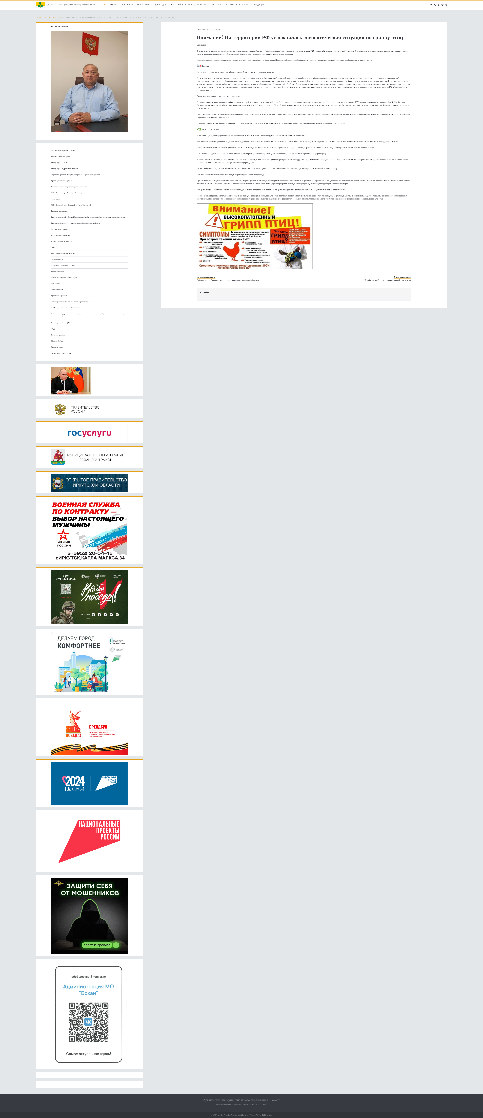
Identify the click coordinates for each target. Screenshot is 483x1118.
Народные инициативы (59, 211)
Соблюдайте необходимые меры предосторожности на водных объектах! (228, 280)
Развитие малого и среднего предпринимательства (69, 187)
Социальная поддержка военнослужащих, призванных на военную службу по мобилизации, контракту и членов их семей (88, 315)
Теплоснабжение (57, 259)
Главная (113, 5)
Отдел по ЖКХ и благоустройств (63, 265)
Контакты (229, 5)
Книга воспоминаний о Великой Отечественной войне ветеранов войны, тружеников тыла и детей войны (88, 217)
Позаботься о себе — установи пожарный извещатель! (388, 280)
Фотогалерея (55, 199)
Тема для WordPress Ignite (228, 1115)
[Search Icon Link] (104, 5)
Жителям (216, 5)
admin (204, 292)
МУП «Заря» (55, 284)
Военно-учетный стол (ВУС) (61, 323)
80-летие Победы (57, 341)
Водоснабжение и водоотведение (63, 253)
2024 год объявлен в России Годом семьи (65, 308)
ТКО (52, 247)
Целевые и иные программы (61, 156)
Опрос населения (57, 347)
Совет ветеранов (57, 290)
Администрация (143, 5)
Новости (181, 5)
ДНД (53, 329)
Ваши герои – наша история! (61, 353)
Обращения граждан (198, 5)
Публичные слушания (59, 296)
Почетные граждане (58, 335)
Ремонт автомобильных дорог (61, 241)
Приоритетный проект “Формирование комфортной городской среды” (76, 223)
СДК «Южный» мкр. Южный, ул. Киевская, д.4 (67, 193)
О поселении (126, 5)
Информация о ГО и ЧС (59, 163)
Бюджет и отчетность (58, 271)
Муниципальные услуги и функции (63, 150)
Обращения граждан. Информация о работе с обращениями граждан (75, 175)
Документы (169, 5)
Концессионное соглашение (61, 235)
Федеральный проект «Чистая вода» (64, 277)
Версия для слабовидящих (250, 5)
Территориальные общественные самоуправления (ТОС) (71, 302)
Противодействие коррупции (61, 181)
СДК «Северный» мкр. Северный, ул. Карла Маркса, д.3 (71, 205)
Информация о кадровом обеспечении (64, 169)
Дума (157, 5)
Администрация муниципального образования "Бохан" (241, 1100)
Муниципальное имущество (61, 229)
